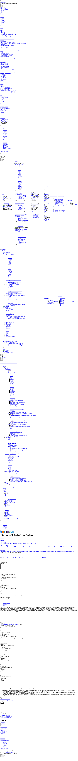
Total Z (42, 551)
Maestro (24, 551)
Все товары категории (5, 699)
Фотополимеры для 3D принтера (15, 473)
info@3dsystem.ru (4, 128)
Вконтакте (5, 130)
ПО (31, 543)
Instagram (5, 132)
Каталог (7, 368)
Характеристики (6, 603)
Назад (8, 367)
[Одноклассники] (3, 532)
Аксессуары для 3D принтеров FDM (17, 402)
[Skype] (11, 532)
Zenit (5, 551)
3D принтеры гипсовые (20, 547)
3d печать (2, 736)
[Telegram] (13, 532)
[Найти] (1, 6)
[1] (39, 564)
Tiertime (2, 551)
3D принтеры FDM (14, 374)
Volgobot (11, 551)
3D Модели (10, 485)
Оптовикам (2, 732)
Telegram (5, 133)
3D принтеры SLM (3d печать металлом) (18, 422)
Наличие (5, 604)
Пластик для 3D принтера (13, 456)
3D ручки (39, 551)
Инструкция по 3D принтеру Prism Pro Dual (9, 624)
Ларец (59, 551)
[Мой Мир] (4, 532)
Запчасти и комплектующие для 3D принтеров (20, 426)
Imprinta (14, 551)
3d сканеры (2, 738)
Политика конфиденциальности (8, 752)
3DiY (53, 551)
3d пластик (2, 739)
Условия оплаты (11, 498)
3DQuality (2, 569)
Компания (7, 505)
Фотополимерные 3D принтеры (17, 409)
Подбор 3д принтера (4, 740)
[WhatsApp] (9, 532)
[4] (39, 567)
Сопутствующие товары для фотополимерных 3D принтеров (23, 415)
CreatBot (31, 551)
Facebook (5, 131)
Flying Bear (62, 551)
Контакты (2, 734)
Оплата (4, 605)
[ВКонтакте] (1, 532)
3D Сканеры (10, 439)
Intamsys (27, 551)
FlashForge (49, 551)
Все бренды (2, 722)
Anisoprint (35, 551)
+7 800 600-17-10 (4, 121)
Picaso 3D (8, 551)
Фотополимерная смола (15, 477)
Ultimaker (45, 551)
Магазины (2, 733)
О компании (3, 728)
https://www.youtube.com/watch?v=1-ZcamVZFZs (10, 617)
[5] (39, 568)
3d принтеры (3, 735)
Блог (1, 729)
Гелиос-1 (56, 551)
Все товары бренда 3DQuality (6, 700)
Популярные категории (5, 715)
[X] (6, 532)
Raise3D (21, 551)
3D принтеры (10, 371)
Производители (3, 731)
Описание (5, 601)
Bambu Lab (67, 551)
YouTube (4, 134)
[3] (39, 566)
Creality (17, 551)
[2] (39, 565)
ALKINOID (71, 551)
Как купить (7, 494)
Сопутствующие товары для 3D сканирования (19, 450)
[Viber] (8, 532)
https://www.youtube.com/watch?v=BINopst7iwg (10, 615)
